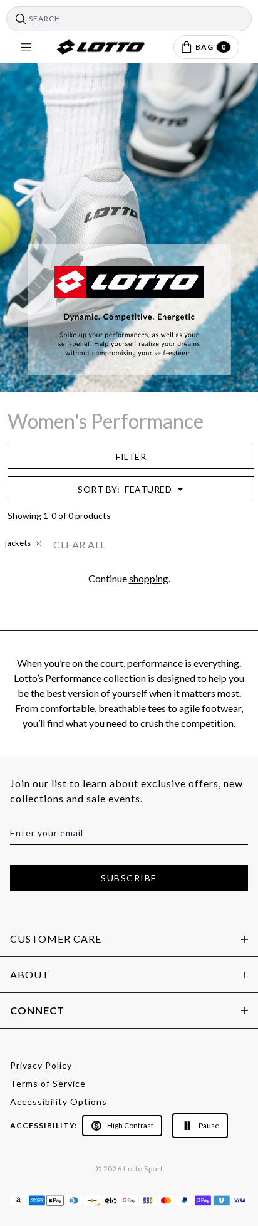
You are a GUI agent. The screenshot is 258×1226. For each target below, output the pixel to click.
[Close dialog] (244, 537)
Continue (190, 676)
